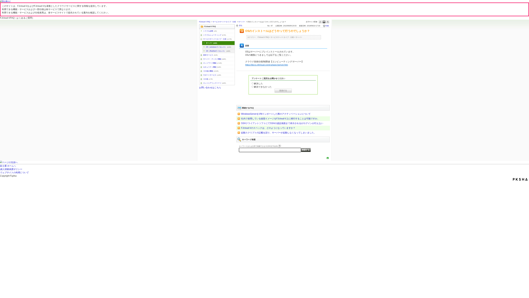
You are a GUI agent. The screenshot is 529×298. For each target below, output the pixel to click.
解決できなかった (263, 87)
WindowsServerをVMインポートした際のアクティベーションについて (276, 114)
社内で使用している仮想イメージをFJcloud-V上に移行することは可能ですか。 (280, 118)
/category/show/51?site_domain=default (201, 67)
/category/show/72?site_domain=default (201, 75)
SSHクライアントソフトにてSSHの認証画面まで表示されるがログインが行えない (282, 123)
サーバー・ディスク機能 (214, 59)
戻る (240, 25)
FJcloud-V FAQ (204, 22)
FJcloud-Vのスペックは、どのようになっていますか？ (268, 128)
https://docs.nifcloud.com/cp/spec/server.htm (266, 65)
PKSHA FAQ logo (520, 179)
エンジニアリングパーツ (214, 83)
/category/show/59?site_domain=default (201, 71)
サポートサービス (212, 75)
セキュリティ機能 (212, 67)
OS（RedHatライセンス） (218, 51)
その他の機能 (210, 71)
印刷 (327, 26)
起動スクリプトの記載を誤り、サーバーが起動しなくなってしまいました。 (278, 132)
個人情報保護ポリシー (11, 169)
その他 (208, 79)
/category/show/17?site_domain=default (201, 59)
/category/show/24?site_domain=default (201, 63)
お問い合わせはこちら (210, 87)
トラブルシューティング (214, 35)
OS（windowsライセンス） (218, 47)
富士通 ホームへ (8, 166)
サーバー (241, 22)
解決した (258, 83)
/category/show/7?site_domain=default (201, 55)
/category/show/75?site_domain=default (201, 79)
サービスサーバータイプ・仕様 (224, 22)
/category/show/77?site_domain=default (201, 83)
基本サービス (210, 55)
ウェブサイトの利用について (14, 172)
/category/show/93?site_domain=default (201, 35)
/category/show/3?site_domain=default (201, 39)
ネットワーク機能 (212, 63)
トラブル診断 (210, 31)
